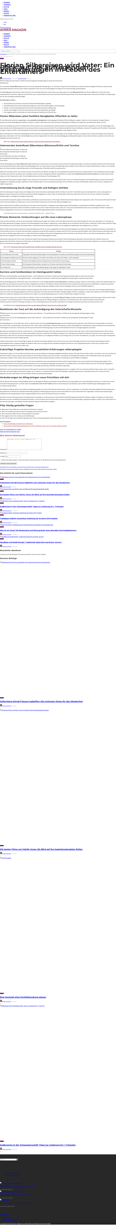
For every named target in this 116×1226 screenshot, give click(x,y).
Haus (5, 9)
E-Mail (2, 456)
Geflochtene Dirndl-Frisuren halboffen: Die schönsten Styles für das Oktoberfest (35, 483)
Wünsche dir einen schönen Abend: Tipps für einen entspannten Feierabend (35, 141)
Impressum (7, 1218)
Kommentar (3, 449)
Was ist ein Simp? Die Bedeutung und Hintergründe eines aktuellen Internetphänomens (38, 530)
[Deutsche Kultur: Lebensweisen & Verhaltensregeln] (12, 1191)
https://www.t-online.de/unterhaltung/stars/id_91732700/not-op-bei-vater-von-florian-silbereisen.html (35, 426)
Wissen (2, 58)
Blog (5, 24)
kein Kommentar (22, 78)
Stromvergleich (4, 1214)
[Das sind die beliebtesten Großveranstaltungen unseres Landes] (4, 1200)
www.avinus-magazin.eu (12, 1175)
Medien (6, 11)
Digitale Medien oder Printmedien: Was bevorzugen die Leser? (18, 1186)
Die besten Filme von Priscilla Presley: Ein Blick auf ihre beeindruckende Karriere (36, 247)
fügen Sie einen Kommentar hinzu (10, 431)
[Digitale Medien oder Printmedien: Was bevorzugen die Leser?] (11, 1183)
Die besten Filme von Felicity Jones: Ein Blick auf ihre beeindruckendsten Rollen (35, 495)
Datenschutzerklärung (10, 1220)
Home (5, 22)
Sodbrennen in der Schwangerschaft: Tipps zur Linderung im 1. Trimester (32, 507)
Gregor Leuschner (6, 78)
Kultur (6, 7)
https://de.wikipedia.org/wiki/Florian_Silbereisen (18, 424)
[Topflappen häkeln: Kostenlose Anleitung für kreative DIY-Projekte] (21, 513)
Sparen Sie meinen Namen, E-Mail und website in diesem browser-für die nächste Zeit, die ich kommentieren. (34, 460)
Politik (6, 13)
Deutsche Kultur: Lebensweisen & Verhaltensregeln (15, 1194)
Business (7, 2)
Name (1, 453)
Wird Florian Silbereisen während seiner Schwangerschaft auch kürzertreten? (24, 411)
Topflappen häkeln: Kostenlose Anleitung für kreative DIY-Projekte (29, 519)
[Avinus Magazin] (5, 27)
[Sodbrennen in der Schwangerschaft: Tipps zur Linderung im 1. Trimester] (22, 501)
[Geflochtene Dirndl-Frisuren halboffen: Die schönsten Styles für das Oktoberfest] (25, 477)
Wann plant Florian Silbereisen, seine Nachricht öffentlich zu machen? (22, 409)
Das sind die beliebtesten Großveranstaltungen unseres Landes (18, 1203)
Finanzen (7, 4)
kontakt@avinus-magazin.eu (12, 1173)
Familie (2, 993)
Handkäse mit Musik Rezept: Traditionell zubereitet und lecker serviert (31, 542)
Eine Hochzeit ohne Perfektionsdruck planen (23, 997)
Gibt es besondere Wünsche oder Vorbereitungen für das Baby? (20, 413)
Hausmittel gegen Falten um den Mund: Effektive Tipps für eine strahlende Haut (41, 305)
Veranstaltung (10, 15)
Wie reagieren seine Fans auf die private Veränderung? (17, 416)
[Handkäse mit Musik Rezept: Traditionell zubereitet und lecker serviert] (22, 536)
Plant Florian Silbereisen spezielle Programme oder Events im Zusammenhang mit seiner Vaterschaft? (31, 418)
